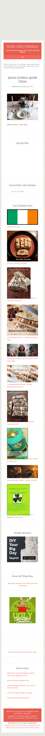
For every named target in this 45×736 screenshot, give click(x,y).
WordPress (29, 718)
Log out (35, 718)
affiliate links (17, 64)
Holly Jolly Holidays (22, 46)
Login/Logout (27, 713)
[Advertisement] (22, 18)
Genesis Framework (19, 718)
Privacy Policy (19, 711)
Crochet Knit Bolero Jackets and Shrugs (19, 693)
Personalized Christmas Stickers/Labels (22, 652)
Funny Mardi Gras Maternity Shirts (18, 698)
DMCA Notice (10, 711)
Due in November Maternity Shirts (18, 680)
